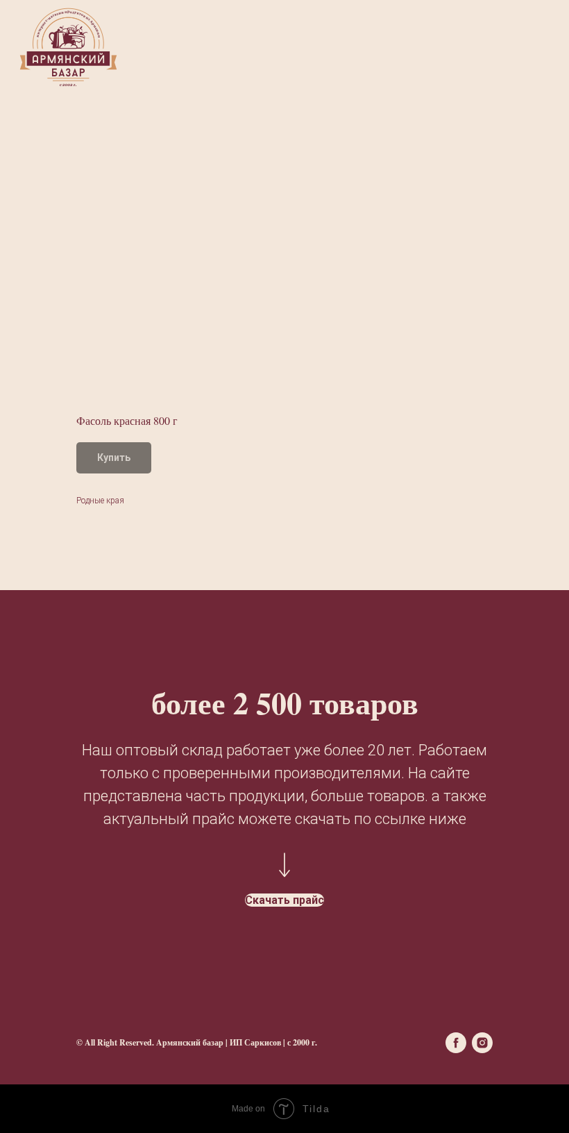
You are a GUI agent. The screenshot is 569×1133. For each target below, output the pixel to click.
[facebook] (455, 1042)
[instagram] (482, 1042)
